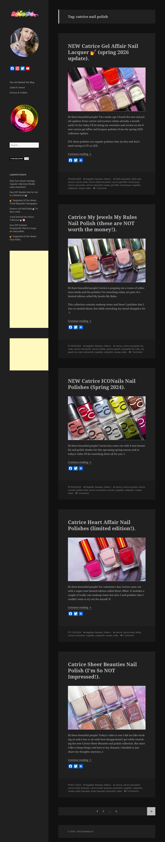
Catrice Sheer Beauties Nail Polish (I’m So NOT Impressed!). (102, 670)
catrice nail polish (76, 185)
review (81, 188)
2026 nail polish (122, 179)
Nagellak (89, 179)
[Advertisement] (29, 289)
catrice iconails (130, 487)
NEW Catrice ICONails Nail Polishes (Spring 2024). (102, 383)
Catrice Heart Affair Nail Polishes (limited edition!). (102, 525)
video (88, 188)
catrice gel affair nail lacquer (125, 182)
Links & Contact (17, 87)
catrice (71, 182)
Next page (151, 811)
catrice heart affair (132, 632)
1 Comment (101, 188)
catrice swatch (113, 349)
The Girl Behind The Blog (22, 82)
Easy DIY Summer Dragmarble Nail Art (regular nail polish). (23, 228)
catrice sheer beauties (78, 788)
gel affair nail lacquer (121, 185)
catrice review (98, 349)
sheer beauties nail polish (103, 791)
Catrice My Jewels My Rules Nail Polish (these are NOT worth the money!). (102, 223)
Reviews (99, 179)
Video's (107, 179)
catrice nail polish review (98, 185)
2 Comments (132, 791)
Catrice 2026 (82, 182)
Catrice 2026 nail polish (100, 182)
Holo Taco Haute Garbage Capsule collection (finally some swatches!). (22, 183)
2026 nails (136, 179)
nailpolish (72, 188)
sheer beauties (82, 791)
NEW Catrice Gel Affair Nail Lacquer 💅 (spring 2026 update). (103, 52)
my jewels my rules (130, 349)
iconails (110, 490)
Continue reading (80, 154)
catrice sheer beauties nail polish (106, 788)
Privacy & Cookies (18, 92)
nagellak (136, 185)
